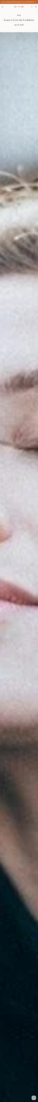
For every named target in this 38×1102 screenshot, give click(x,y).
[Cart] (36, 7)
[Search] (32, 7)
